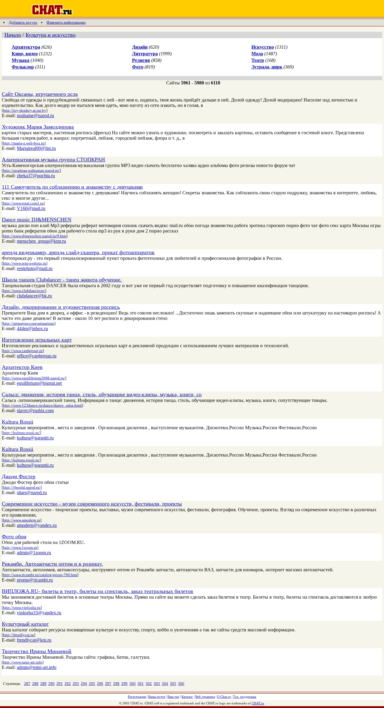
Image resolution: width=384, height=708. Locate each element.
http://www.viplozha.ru (21, 607)
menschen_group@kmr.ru (41, 241)
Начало (12, 35)
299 (124, 683)
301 (140, 683)
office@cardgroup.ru (36, 355)
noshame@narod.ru (35, 115)
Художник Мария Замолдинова (38, 127)
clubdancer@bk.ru (34, 295)
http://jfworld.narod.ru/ (21, 487)
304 (165, 683)
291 (59, 683)
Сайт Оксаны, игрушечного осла (40, 94)
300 (132, 683)
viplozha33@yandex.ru (39, 612)
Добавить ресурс (23, 22)
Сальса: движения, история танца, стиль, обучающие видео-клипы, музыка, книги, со (102, 394)
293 (76, 683)
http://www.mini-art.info (22, 662)
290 (51, 683)
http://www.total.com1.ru (23, 203)
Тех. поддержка (244, 696)
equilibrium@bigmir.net (39, 383)
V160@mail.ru (31, 208)
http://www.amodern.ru (21, 520)
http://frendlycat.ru (18, 635)
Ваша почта (156, 696)
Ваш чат (173, 696)
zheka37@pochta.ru (36, 175)
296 (100, 683)
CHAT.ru (258, 703)
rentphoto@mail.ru (34, 268)
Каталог (187, 696)
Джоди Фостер (18, 476)
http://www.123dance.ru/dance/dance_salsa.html (42, 405)
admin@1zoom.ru (34, 552)
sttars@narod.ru (32, 492)
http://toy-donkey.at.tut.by (24, 110)
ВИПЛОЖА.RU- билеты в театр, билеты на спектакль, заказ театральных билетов (97, 591)
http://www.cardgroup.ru (23, 350)
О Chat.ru (224, 696)
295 (92, 683)
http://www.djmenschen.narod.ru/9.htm (34, 236)
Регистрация (137, 696)
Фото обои (14, 536)
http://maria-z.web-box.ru (23, 143)
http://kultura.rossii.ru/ (21, 432)
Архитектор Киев (22, 367)
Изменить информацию (66, 22)
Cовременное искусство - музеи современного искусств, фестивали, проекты (92, 504)
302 (149, 683)
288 (35, 683)
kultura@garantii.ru (35, 437)
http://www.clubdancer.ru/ (24, 290)
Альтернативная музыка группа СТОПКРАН (53, 159)
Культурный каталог (25, 624)
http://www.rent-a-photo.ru (24, 263)
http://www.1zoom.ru (20, 547)
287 (27, 683)
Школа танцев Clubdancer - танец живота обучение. (62, 280)
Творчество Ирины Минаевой (36, 651)
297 (108, 683)
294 (84, 683)
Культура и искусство (51, 35)
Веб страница (205, 696)
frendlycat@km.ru (34, 640)
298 (116, 683)
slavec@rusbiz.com (35, 410)
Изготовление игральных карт (37, 340)
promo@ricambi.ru (35, 579)
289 (43, 683)
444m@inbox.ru (32, 328)
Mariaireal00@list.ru (36, 148)
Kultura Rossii (17, 422)
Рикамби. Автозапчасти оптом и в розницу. (52, 564)
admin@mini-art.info (36, 667)
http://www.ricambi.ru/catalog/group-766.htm (40, 575)
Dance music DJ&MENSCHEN (36, 220)
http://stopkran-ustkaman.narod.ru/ (31, 170)
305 (173, 683)
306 (181, 683)
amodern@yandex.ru (37, 525)
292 (67, 683)
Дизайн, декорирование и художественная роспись (61, 307)
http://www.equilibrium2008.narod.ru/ (34, 378)
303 (157, 683)
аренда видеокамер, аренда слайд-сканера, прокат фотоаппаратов (78, 252)
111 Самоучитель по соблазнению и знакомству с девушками (72, 187)
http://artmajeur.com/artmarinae (28, 323)
